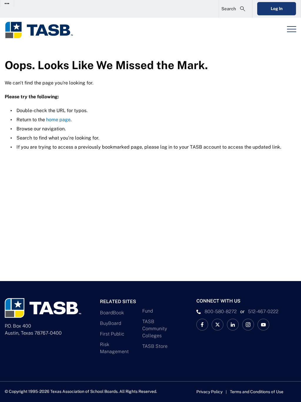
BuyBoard (110, 323)
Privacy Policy (209, 391)
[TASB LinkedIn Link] (233, 324)
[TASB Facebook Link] (202, 324)
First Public (112, 334)
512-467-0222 (263, 311)
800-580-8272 (221, 311)
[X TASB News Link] (217, 324)
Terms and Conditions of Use (256, 391)
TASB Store (155, 346)
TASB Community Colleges (154, 328)
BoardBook (112, 312)
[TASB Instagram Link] (248, 324)
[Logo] (43, 30)
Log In (276, 8)
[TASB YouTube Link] (263, 324)
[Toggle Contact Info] (7, 3)
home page (58, 119)
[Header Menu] (291, 29)
